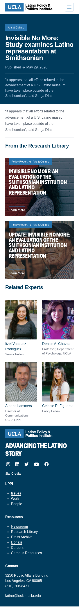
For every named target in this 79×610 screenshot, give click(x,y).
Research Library (24, 532)
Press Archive (21, 537)
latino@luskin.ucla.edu (23, 596)
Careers (17, 547)
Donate (16, 542)
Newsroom (19, 526)
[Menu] (69, 7)
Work (15, 498)
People (16, 504)
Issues (16, 493)
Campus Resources (26, 553)
